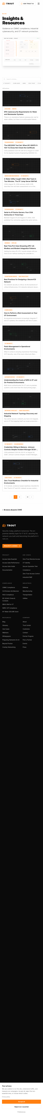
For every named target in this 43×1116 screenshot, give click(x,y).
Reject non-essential (21, 1107)
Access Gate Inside (8, 566)
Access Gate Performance (10, 563)
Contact (25, 632)
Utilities (25, 598)
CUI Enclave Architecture (10, 591)
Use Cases (5, 629)
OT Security (7, 83)
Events (25, 643)
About (25, 622)
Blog (3, 622)
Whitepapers (6, 636)
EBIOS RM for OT (8, 604)
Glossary (5, 625)
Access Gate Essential (9, 559)
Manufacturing (27, 591)
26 (27, 497)
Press (24, 647)
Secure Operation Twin (30, 566)
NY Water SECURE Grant (10, 611)
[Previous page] (11, 497)
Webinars (5, 632)
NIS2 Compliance (8, 595)
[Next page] (31, 497)
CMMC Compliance (8, 587)
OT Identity (26, 563)
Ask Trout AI (28, 3)
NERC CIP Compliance (9, 608)
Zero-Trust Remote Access (31, 559)
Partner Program (28, 636)
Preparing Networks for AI (10, 640)
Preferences (22, 1112)
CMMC (24, 83)
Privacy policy (6, 1096)
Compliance (16, 83)
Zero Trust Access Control (31, 573)
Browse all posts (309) (12, 510)
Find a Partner (27, 640)
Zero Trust (31, 83)
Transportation (27, 595)
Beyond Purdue (7, 643)
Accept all (21, 1101)
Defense (25, 587)
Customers (26, 629)
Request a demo (11, 546)
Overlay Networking (9, 647)
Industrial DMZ (27, 577)
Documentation (7, 570)
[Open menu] (39, 4)
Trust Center (27, 625)
